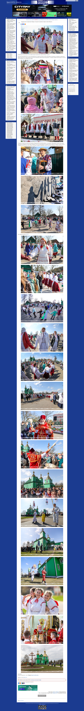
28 (72, 91)
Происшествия (71, 19)
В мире (9, 59)
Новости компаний (72, 30)
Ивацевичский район (10, 129)
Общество (70, 25)
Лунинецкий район (9, 132)
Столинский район (9, 137)
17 (68, 90)
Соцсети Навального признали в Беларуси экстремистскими (72, 64)
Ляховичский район (10, 133)
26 (70, 91)
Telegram (57, 691)
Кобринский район (9, 131)
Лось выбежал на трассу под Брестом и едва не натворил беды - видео (11, 46)
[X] (22, 683)
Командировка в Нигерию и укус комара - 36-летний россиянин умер (11, 82)
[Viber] (22, 24)
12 (70, 89)
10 (68, 89)
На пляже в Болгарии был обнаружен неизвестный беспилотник (11, 74)
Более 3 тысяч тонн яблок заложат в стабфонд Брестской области (11, 113)
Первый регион (44, 19)
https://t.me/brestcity (34, 675)
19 (70, 90)
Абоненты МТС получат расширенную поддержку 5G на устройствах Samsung (73, 53)
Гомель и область (9, 56)
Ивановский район (9, 128)
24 (68, 91)
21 (72, 90)
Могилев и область (10, 57)
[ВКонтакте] (23, 24)
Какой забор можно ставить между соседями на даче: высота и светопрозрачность (73, 79)
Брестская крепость (72, 28)
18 (69, 90)
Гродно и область (9, 55)
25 (69, 91)
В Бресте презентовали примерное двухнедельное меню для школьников (11, 27)
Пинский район (9, 135)
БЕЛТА (27, 234)
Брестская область (11, 85)
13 (71, 89)
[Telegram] (21, 24)
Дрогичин (25, 677)
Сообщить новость (54, 19)
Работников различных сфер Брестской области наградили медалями (73, 67)
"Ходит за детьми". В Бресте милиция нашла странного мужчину (11, 24)
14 (72, 89)
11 (69, 89)
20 (71, 90)
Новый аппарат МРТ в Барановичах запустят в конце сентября (10, 96)
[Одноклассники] (25, 24)
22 (73, 90)
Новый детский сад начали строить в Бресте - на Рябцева (11, 39)
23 (74, 90)
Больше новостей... (42, 695)
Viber (54, 691)
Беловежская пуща (72, 29)
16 (74, 89)
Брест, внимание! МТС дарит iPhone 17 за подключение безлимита (73, 43)
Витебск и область (9, 54)
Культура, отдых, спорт (72, 26)
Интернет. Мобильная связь (73, 27)
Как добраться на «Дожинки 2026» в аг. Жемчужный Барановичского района (11, 102)
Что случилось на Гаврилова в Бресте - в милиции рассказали (11, 49)
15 (73, 89)
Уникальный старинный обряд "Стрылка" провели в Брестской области (36, 21)
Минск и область (9, 53)
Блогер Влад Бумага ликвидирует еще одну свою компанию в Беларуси (73, 60)
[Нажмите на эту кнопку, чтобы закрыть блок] (15, 17)
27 (71, 91)
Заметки (71, 57)
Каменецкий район (9, 130)
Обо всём (48, 19)
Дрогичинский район (10, 126)
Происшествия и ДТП (30, 19)
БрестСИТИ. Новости (14, 2)
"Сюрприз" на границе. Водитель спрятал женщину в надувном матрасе (11, 20)
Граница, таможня (71, 23)
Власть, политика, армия (73, 22)
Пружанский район (9, 136)
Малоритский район (10, 134)
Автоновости (71, 24)
